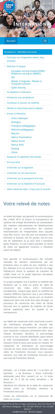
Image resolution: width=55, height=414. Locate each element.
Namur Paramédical (21, 137)
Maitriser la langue (16, 66)
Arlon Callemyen (19, 118)
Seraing (15, 148)
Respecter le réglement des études (24, 156)
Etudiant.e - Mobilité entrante (20, 52)
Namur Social (18, 140)
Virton (14, 152)
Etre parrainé (13, 162)
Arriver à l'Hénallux (16, 113)
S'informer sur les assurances (21, 173)
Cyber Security (18, 87)
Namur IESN (17, 144)
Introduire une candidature (20, 97)
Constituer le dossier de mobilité (23, 102)
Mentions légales (35, 412)
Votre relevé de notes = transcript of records (28, 189)
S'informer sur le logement (20, 167)
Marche (15, 133)
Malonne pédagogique (22, 129)
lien (18, 399)
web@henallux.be (20, 412)
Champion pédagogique (23, 125)
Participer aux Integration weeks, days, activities (26, 59)
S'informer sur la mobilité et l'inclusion (26, 183)
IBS (13, 77)
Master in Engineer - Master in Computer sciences (26, 82)
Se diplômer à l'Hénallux (19, 92)
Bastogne (16, 121)
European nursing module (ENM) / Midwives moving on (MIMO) (28, 72)
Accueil (11, 40)
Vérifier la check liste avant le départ (25, 108)
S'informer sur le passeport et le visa (25, 178)
